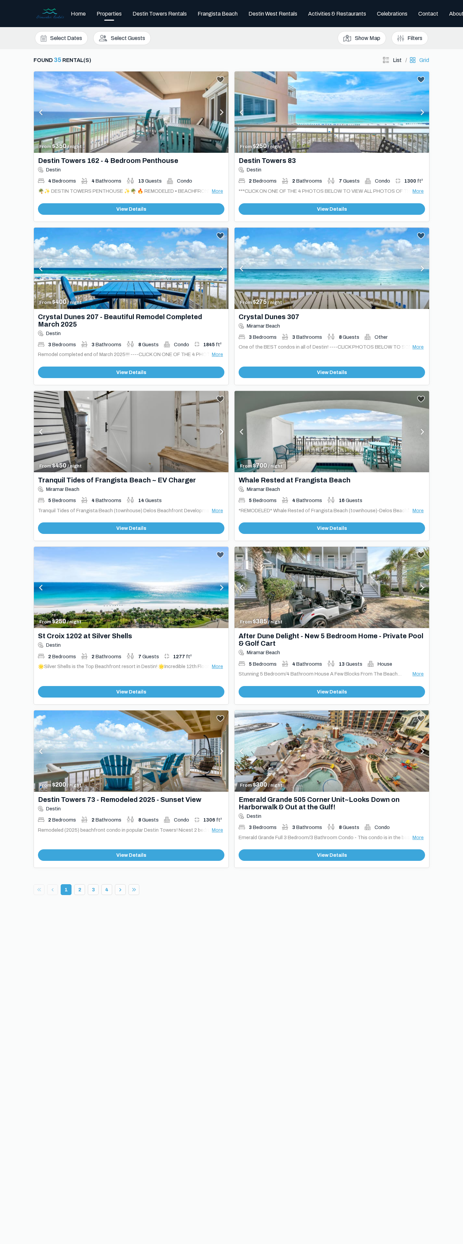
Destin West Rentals (272, 14)
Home (78, 14)
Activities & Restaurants (337, 14)
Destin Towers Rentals (160, 14)
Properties (109, 14)
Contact (428, 14)
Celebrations (392, 14)
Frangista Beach (218, 14)
